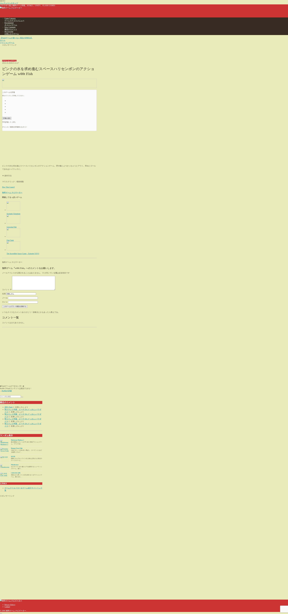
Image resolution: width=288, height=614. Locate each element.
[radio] (52, 100)
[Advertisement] (49, 51)
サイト (5, 302)
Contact (7, 607)
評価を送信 (6, 118)
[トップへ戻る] (1, 613)
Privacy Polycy (9, 605)
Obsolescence (15, 465)
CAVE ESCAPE (15, 473)
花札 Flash (8, 407)
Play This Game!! (8, 187)
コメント (7, 289)
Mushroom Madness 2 (17, 440)
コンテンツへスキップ (9, 3)
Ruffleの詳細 (7, 391)
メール (5, 298)
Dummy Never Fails (16, 448)
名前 (4, 294)
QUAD (13, 456)
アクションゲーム (9, 61)
